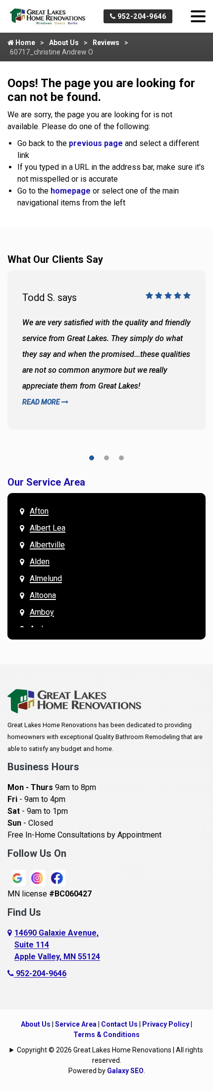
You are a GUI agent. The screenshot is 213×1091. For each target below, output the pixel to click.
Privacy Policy (165, 1024)
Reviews (106, 43)
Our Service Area (46, 482)
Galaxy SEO (125, 1071)
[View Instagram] (37, 877)
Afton (39, 511)
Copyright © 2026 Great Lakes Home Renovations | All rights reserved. (110, 1055)
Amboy (42, 612)
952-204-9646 (141, 16)
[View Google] (17, 877)
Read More (41, 402)
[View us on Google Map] (10, 945)
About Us (64, 43)
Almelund (46, 578)
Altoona (43, 595)
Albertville (47, 544)
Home (24, 43)
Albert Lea (47, 528)
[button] (91, 459)
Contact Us (119, 1024)
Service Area (76, 1024)
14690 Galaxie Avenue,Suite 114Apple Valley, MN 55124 (57, 944)
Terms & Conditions (106, 1035)
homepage (71, 191)
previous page (96, 143)
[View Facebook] (57, 877)
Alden (40, 561)
